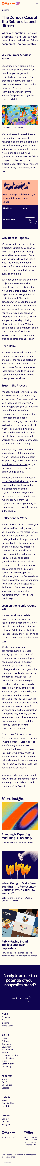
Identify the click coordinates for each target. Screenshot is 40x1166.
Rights (5, 1061)
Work (4, 1020)
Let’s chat (20, 786)
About (4, 1079)
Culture (5, 1041)
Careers (5, 1088)
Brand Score (7, 1025)
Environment (8, 1049)
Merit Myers (18, 127)
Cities (4, 1038)
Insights (5, 10)
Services (6, 1017)
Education (6, 1047)
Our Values (7, 1085)
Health (5, 1052)
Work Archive (8, 1103)
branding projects (27, 391)
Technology (7, 1066)
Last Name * (27, 208)
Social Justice (8, 1063)
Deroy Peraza (12, 54)
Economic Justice (10, 1055)
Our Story (6, 1082)
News (4, 1100)
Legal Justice (8, 1058)
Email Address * (9, 219)
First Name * (8, 208)
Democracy (7, 1044)
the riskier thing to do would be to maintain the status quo (20, 637)
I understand (7, 1163)
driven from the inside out (15, 481)
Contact (5, 1119)
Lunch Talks (7, 1106)
